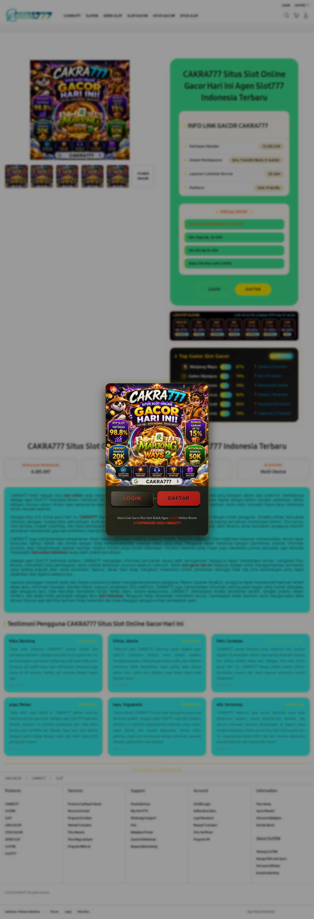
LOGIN (132, 498)
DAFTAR (179, 498)
